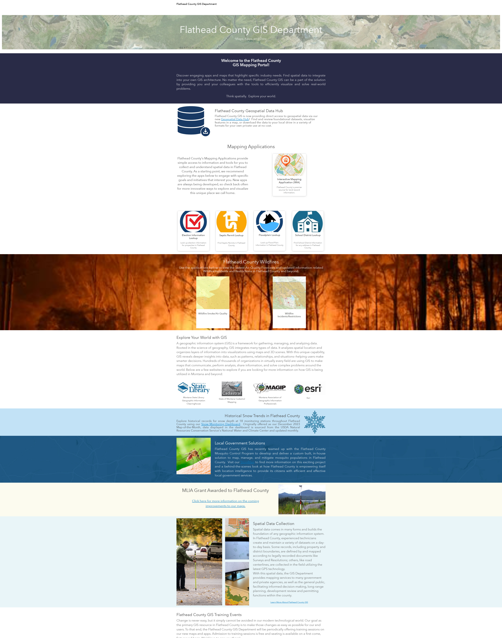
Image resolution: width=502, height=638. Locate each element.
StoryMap (247, 462)
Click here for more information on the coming (225, 501)
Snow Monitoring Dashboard (220, 424)
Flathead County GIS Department (196, 3)
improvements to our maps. (226, 506)
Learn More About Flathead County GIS (289, 602)
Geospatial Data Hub (235, 119)
